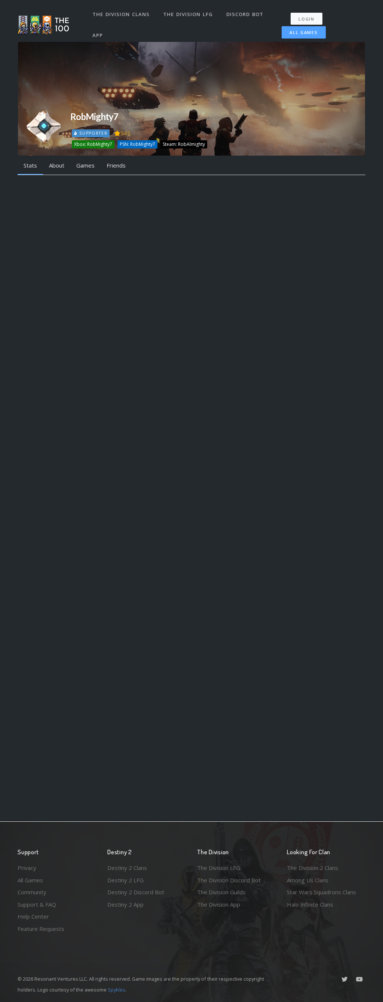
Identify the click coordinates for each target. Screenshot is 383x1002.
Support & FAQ (37, 904)
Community (32, 892)
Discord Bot (244, 14)
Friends (116, 165)
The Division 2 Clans (312, 867)
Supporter (92, 133)
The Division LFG (188, 14)
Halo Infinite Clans (310, 904)
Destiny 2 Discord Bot (135, 892)
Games (85, 165)
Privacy (27, 867)
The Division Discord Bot (229, 880)
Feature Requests (41, 928)
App (97, 35)
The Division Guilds (221, 892)
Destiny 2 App (125, 904)
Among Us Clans (307, 880)
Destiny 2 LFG (125, 880)
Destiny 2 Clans (127, 867)
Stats (30, 165)
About (56, 165)
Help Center (33, 916)
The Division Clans (121, 14)
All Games (303, 32)
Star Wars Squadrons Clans (321, 892)
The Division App (218, 904)
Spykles (116, 989)
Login (306, 19)
